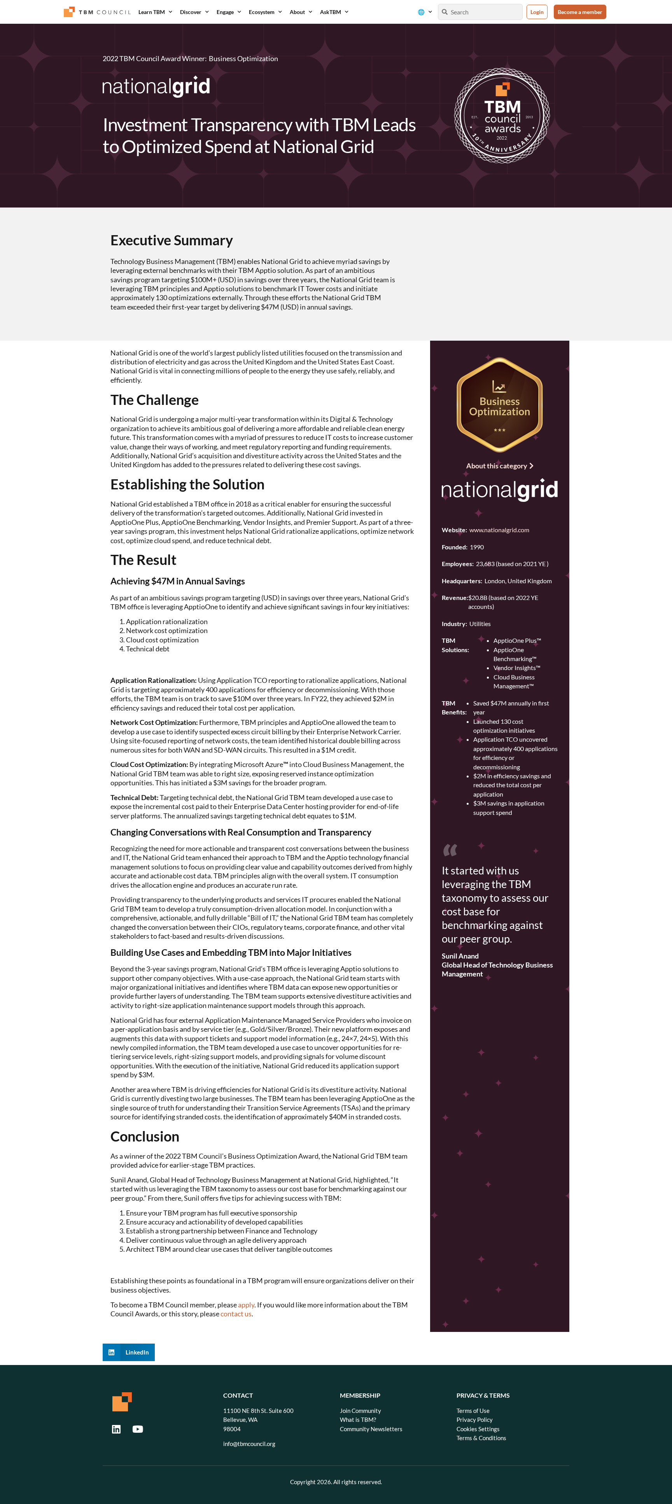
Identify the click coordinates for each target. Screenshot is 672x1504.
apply (246, 1304)
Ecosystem (262, 12)
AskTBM (330, 12)
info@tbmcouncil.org (249, 1444)
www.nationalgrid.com (499, 529)
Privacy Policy (475, 1419)
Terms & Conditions (481, 1438)
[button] (129, 1352)
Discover (190, 12)
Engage (225, 12)
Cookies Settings (478, 1429)
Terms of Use (473, 1410)
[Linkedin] (116, 1429)
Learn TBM (151, 12)
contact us (236, 1313)
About (297, 12)
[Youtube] (137, 1429)
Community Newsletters (371, 1429)
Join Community (360, 1410)
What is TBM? (358, 1419)
